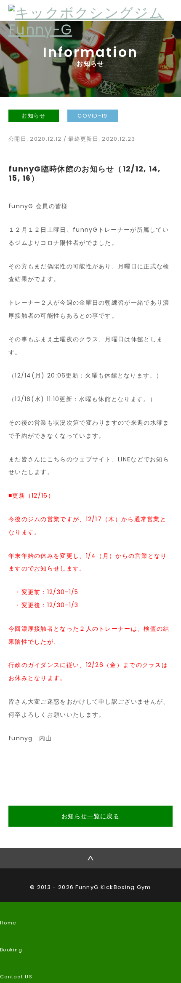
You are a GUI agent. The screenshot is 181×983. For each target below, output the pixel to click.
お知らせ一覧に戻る (90, 816)
